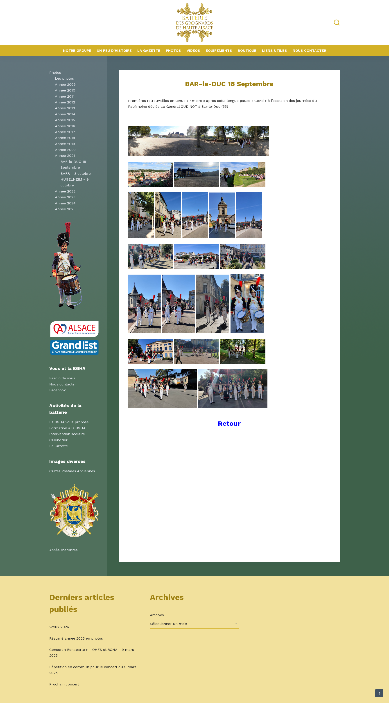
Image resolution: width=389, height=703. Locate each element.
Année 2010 (65, 90)
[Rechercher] (337, 22)
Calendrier (58, 440)
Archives (157, 615)
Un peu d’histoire (114, 50)
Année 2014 (65, 114)
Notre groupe (77, 50)
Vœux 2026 (59, 627)
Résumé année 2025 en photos (76, 638)
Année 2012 (65, 102)
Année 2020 (65, 150)
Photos (173, 50)
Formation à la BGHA (67, 428)
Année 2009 (65, 84)
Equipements (219, 50)
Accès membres (63, 550)
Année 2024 (65, 203)
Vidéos (193, 50)
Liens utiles (274, 50)
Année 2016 (65, 126)
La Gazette (148, 50)
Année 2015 (65, 120)
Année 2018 (65, 138)
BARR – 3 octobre (76, 173)
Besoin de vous (62, 378)
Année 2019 (65, 144)
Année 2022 (65, 191)
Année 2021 (65, 155)
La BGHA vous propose (69, 422)
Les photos (64, 78)
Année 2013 (65, 108)
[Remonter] (379, 693)
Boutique (247, 50)
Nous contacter (309, 50)
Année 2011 (65, 96)
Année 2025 (65, 209)
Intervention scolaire (67, 434)
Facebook (57, 390)
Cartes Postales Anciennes (72, 471)
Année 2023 (65, 197)
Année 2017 (65, 132)
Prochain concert (64, 684)
